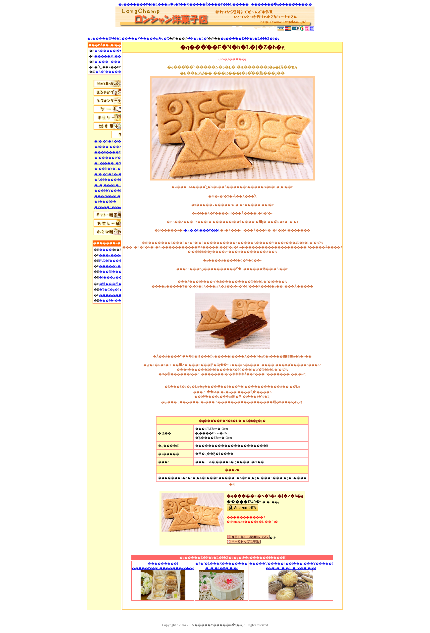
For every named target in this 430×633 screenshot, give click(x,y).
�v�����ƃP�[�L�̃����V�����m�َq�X (128, 38)
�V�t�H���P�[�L (202, 230)
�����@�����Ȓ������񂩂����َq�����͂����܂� (215, 4)
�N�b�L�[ (198, 38)
